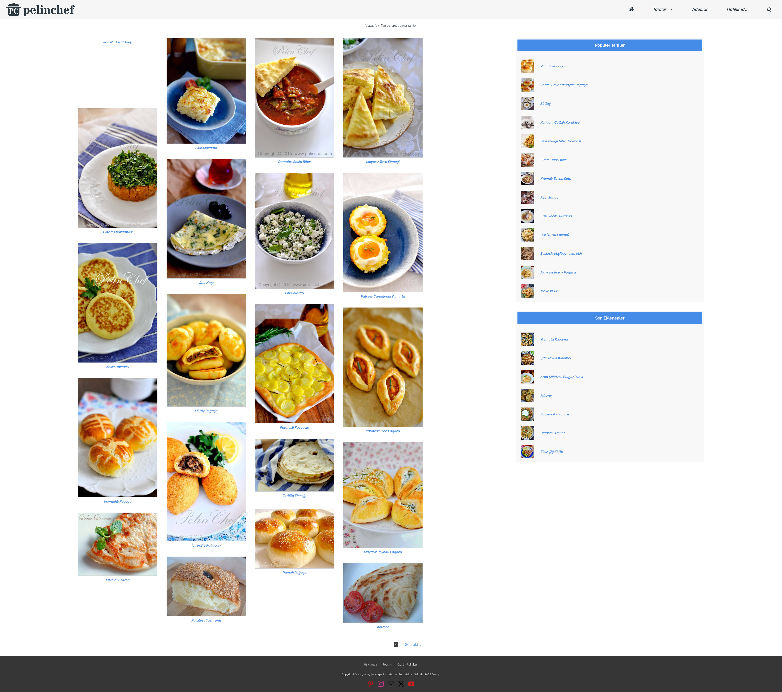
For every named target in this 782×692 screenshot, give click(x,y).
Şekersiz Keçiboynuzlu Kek (561, 254)
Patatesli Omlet (552, 433)
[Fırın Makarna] (206, 91)
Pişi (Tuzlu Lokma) (554, 235)
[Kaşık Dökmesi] (117, 302)
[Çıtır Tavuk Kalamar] (527, 353)
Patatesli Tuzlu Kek (206, 620)
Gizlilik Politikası (408, 664)
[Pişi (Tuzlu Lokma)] (527, 230)
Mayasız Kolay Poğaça (558, 272)
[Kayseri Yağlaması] (527, 410)
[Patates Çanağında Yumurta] (383, 232)
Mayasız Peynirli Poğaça (383, 552)
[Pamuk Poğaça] (294, 538)
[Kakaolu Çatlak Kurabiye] (527, 118)
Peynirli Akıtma (118, 580)
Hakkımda (370, 664)
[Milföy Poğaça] (206, 350)
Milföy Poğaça (206, 411)
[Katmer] (383, 592)
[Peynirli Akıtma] (117, 544)
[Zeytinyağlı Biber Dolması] (527, 137)
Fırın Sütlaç (549, 197)
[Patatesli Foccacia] (294, 363)
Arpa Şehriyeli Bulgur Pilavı (561, 377)
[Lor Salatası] (294, 231)
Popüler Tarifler (610, 45)
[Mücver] (527, 391)
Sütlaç (545, 104)
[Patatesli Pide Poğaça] (383, 367)
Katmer (383, 627)
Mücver (546, 395)
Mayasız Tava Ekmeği (383, 162)
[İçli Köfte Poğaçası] (206, 481)
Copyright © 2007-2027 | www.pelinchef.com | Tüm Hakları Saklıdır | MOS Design (391, 674)
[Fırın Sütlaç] (527, 193)
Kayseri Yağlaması (554, 414)
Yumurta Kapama (554, 339)
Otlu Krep (206, 283)
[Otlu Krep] (206, 218)
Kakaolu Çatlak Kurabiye (560, 122)
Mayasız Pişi (549, 291)
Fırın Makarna (206, 148)
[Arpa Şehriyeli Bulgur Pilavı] (527, 372)
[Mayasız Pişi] (527, 286)
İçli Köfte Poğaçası (206, 545)
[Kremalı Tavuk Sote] (527, 174)
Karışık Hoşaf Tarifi (117, 42)
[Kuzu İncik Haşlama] (527, 212)
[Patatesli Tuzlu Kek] (206, 586)
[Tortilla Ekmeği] (294, 465)
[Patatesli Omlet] (527, 428)
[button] (769, 9)
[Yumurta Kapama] (527, 335)
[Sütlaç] (527, 99)
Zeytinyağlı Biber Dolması (560, 141)
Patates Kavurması (118, 232)
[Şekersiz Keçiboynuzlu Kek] (527, 249)
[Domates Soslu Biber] (294, 97)
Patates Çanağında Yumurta (383, 296)
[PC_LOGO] (40, 4)
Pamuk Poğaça (294, 573)
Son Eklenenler (610, 318)
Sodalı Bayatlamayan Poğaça (564, 85)
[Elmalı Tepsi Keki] (527, 155)
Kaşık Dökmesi (117, 367)
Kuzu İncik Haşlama (556, 216)
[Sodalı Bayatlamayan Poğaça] (527, 80)
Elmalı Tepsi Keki (553, 160)
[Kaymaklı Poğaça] (117, 437)
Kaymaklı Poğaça (118, 501)
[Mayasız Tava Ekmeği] (383, 97)
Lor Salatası (294, 293)
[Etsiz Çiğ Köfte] (527, 447)
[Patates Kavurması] (117, 168)
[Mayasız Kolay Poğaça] (527, 268)
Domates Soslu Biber (294, 162)
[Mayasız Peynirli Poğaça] (383, 495)
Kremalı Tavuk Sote (555, 179)
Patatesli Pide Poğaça (383, 431)
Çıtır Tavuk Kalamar (555, 358)
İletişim (387, 664)
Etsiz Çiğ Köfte (551, 452)
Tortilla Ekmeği (294, 496)
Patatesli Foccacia (294, 427)
